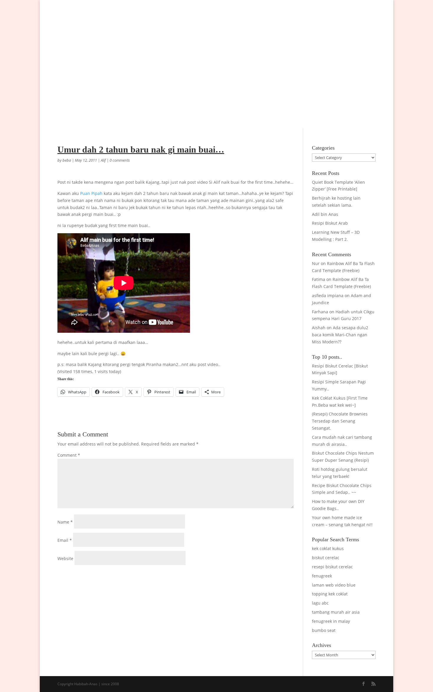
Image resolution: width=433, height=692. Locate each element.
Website (65, 558)
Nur (316, 263)
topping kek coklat (330, 594)
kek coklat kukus (328, 548)
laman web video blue (334, 585)
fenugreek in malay (331, 621)
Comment (68, 455)
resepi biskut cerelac (332, 567)
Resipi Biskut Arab (330, 223)
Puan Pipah (91, 193)
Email (64, 540)
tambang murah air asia (336, 612)
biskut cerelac (325, 557)
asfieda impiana (327, 295)
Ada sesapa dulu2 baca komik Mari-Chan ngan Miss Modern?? (340, 335)
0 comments (120, 160)
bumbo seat (324, 630)
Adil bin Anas (325, 214)
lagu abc (320, 603)
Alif (103, 160)
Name (65, 522)
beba (66, 160)
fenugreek (322, 576)
